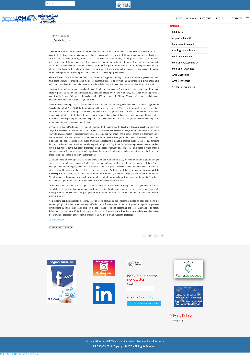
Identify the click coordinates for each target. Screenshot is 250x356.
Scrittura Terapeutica (183, 87)
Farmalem (129, 341)
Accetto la (140, 297)
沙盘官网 (34, 354)
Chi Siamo (191, 18)
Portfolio (205, 18)
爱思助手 (18, 354)
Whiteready (157, 341)
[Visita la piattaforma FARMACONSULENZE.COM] (188, 269)
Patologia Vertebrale (183, 50)
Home (179, 18)
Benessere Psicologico (184, 44)
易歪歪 (26, 354)
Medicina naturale (182, 56)
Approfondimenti (181, 38)
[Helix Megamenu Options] (247, 18)
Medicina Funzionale (183, 68)
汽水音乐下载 (7, 354)
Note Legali (102, 341)
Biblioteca (177, 32)
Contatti (237, 18)
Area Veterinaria (181, 80)
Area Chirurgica (180, 74)
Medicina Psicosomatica (185, 62)
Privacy (90, 341)
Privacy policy (146, 297)
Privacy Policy (177, 321)
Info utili (221, 18)
